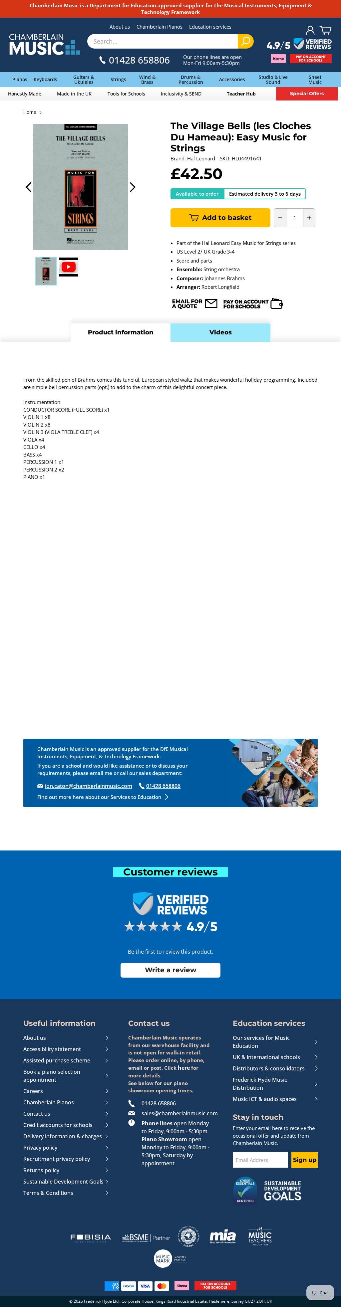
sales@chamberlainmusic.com (177, 1113)
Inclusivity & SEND (181, 94)
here (184, 1067)
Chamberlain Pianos (159, 26)
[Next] (132, 187)
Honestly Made (24, 94)
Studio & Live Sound (273, 79)
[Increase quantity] (309, 217)
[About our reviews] (299, 44)
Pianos (19, 79)
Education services (210, 26)
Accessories (232, 79)
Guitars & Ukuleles (83, 79)
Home (29, 112)
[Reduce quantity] (280, 217)
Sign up (304, 1160)
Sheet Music (315, 79)
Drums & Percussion (190, 79)
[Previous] (29, 187)
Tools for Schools (126, 94)
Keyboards (45, 79)
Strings (118, 79)
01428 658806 (159, 1103)
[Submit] (246, 41)
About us (120, 26)
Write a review (170, 970)
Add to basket (227, 218)
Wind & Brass (147, 79)
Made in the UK (74, 94)
